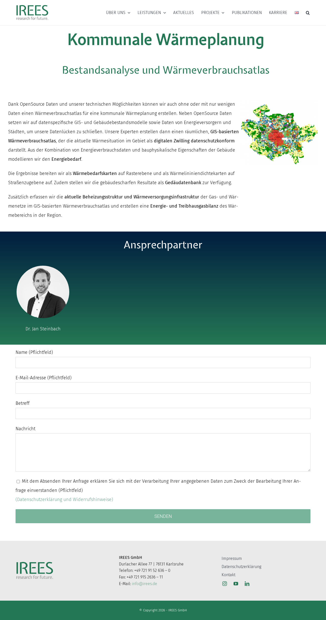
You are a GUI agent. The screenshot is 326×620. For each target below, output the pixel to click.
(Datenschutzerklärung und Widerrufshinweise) (64, 499)
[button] (308, 12)
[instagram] (225, 584)
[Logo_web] (32, 5)
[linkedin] (247, 584)
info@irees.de (144, 583)
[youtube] (236, 584)
